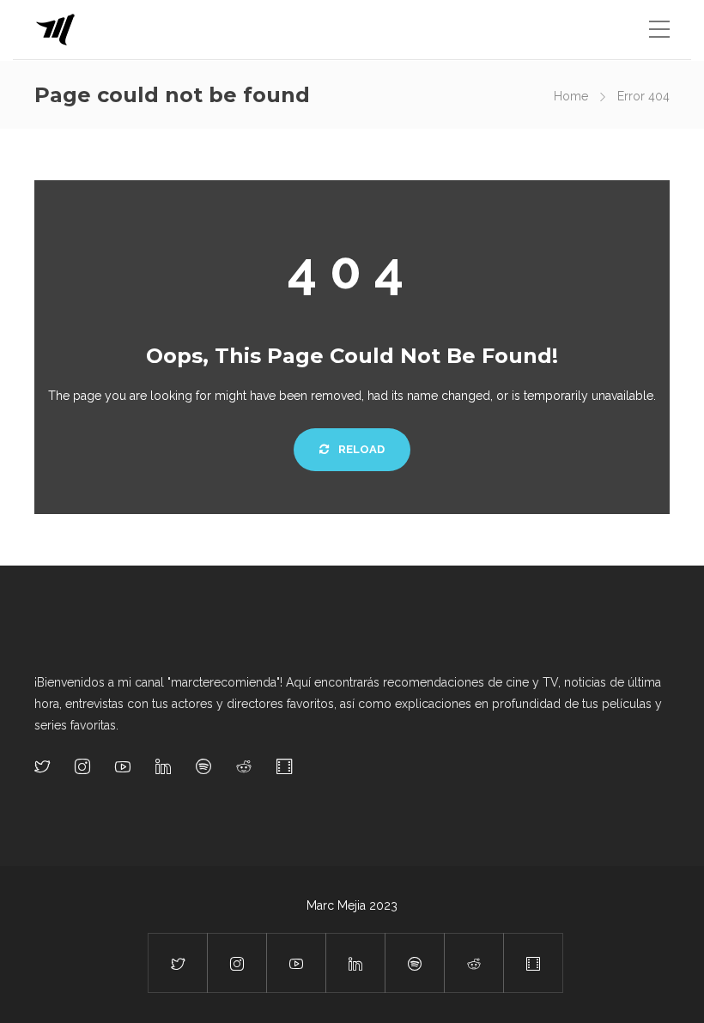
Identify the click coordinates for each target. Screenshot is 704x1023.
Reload (360, 449)
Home (571, 96)
